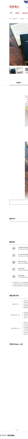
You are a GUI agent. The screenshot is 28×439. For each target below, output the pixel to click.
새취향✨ (17, 13)
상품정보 (18, 82)
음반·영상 (25, 13)
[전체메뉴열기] (11, 13)
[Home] (10, 18)
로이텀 (22, 18)
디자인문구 (14, 18)
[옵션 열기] (17, 430)
